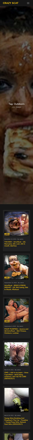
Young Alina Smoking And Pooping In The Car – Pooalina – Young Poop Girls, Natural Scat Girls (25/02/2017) (16, 421)
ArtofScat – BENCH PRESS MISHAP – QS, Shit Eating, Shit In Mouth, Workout (16, 287)
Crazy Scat (10, 3)
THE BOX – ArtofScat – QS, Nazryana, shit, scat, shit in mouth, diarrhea (15, 244)
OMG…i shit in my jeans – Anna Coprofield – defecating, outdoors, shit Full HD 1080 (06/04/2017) (16, 375)
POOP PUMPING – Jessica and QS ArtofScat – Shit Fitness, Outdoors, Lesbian (16, 331)
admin (21, 239)
